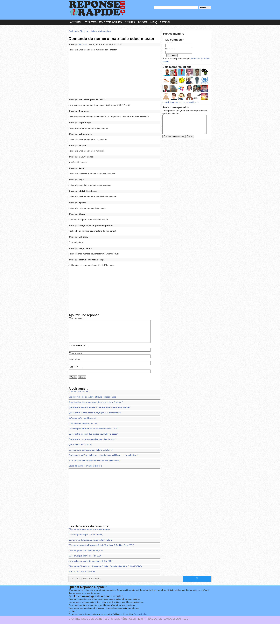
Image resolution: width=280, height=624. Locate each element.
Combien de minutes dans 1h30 (83, 423)
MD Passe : (170, 49)
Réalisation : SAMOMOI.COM (164, 619)
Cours (130, 22)
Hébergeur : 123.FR (133, 619)
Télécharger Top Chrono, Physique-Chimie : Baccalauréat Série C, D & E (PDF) (105, 566)
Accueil (76, 22)
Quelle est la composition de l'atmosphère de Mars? (93, 439)
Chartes (74, 619)
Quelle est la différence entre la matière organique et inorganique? (99, 407)
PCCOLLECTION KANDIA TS (82, 572)
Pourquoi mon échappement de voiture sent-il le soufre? (94, 460)
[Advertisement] (114, 75)
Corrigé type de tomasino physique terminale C (90, 540)
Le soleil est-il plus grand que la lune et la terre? (91, 450)
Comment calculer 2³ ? (79, 391)
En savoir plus (140, 614)
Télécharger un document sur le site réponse (89, 529)
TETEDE (83, 44)
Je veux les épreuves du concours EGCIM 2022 (91, 561)
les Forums (112, 619)
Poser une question (154, 22)
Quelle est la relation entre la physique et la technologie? (95, 413)
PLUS (185, 619)
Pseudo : (170, 43)
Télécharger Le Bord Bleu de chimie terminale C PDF (93, 429)
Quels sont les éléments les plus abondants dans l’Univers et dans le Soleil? (104, 455)
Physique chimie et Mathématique (95, 31)
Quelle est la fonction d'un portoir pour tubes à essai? (93, 434)
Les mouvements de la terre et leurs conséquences (92, 397)
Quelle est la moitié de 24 (80, 444)
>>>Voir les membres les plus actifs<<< (180, 102)
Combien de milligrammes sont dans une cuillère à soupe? (96, 402)
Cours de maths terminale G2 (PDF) (85, 466)
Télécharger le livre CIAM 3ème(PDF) (86, 550)
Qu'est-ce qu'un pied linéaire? (82, 418)
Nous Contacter (92, 619)
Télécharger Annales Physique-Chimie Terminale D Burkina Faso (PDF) (101, 545)
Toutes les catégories (103, 22)
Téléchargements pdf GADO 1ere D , (86, 534)
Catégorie (73, 31)
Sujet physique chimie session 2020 (85, 556)
